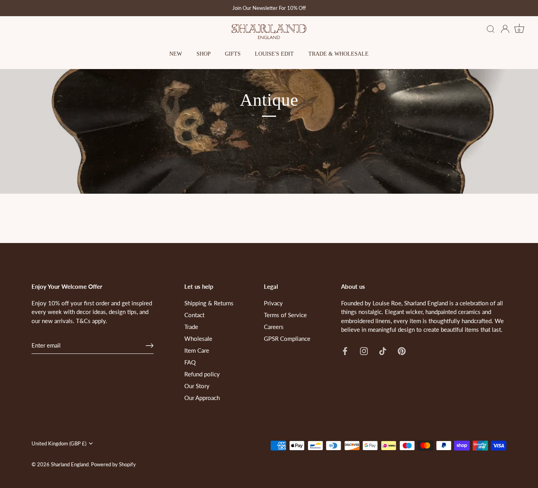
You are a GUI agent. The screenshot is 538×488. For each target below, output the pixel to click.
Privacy (273, 303)
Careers (274, 326)
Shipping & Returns (209, 303)
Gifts (233, 54)
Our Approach (202, 397)
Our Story (197, 385)
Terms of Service (285, 314)
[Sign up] (150, 346)
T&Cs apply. (91, 320)
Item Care (196, 350)
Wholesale (198, 338)
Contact (194, 314)
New (175, 54)
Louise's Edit (274, 54)
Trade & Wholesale (338, 54)
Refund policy (202, 374)
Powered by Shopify (113, 464)
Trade (191, 326)
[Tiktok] (383, 350)
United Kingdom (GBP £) (59, 444)
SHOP (204, 54)
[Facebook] (345, 350)
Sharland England (70, 464)
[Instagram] (364, 350)
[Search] (490, 29)
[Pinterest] (402, 350)
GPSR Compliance (287, 338)
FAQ (190, 362)
